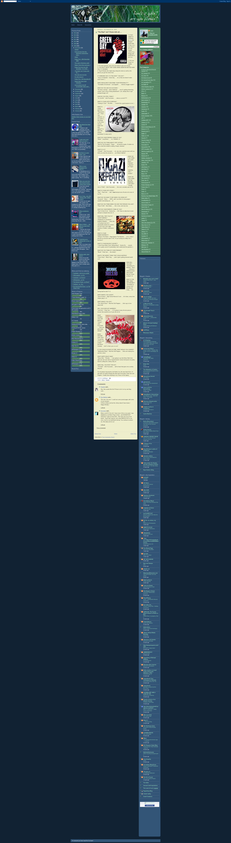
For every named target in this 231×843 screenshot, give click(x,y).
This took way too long (80, 74)
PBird (144, 738)
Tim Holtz (146, 782)
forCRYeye (146, 330)
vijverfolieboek (146, 496)
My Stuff (145, 553)
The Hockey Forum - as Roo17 (81, 282)
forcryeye (103, 411)
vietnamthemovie (148, 316)
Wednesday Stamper (146, 242)
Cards (142, 111)
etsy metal (146, 490)
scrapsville (146, 291)
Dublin (143, 133)
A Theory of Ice (147, 443)
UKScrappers (144, 238)
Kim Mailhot (104, 397)
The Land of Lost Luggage (150, 788)
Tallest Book (144, 227)
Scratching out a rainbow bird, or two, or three (85, 241)
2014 (75, 33)
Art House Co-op (145, 77)
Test (144, 564)
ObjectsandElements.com (150, 573)
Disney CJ (144, 129)
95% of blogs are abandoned (150, 383)
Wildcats (143, 245)
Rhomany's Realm (148, 332)
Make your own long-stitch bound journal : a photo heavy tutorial (85, 183)
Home (73, 24)
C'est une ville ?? (147, 674)
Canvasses (144, 109)
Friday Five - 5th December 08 (83, 79)
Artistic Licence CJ (146, 89)
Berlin (142, 93)
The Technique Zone (149, 726)
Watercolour (144, 240)
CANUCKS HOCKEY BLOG (150, 436)
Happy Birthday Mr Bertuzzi (150, 325)
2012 (75, 37)
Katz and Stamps (148, 563)
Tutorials (143, 236)
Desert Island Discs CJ (147, 127)
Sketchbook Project (146, 204)
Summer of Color (145, 216)
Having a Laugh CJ (146, 151)
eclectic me (146, 569)
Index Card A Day (146, 160)
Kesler (143, 164)
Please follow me (147, 402)
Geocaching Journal (149, 376)
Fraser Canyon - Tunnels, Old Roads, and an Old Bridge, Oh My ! (150, 351)
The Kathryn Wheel (148, 501)
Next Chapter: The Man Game (150, 465)
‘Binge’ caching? (147, 390)
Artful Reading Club (146, 86)
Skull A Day (144, 207)
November (78, 89)
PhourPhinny (147, 598)
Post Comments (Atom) (108, 437)
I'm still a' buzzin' (79, 77)
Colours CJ (144, 122)
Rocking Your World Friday (148, 196)
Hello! (144, 760)
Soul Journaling (147, 734)
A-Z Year (143, 75)
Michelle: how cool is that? (150, 278)
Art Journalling (145, 82)
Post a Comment (101, 428)
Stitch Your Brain (147, 555)
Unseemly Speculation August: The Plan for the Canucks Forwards (150, 424)
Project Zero (144, 187)
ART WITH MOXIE (148, 559)
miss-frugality (147, 759)
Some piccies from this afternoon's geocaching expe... (81, 53)
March (77, 106)
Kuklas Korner (147, 429)
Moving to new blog (148, 641)
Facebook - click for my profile (81, 273)
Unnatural (145, 445)
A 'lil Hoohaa (146, 340)
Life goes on (146, 771)
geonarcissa (146, 382)
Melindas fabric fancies (149, 664)
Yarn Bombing (145, 249)
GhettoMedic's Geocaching (150, 394)
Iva (130, 40)
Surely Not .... (146, 635)
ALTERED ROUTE (148, 732)
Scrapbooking (145, 200)
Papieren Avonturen (148, 495)
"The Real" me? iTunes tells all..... (110, 32)
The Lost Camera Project (149, 778)
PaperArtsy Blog (147, 791)
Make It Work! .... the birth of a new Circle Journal (84, 226)
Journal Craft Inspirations (150, 785)
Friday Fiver (144, 142)
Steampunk (144, 211)
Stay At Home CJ (146, 209)
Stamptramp (146, 533)
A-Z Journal (144, 73)
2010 (75, 41)
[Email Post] (109, 378)
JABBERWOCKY (147, 652)
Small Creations (147, 796)
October (77, 91)
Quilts (142, 191)
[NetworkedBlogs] (150, 803)
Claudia (103, 387)
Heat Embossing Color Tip (149, 681)
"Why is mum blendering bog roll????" (83, 168)
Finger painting (147, 581)
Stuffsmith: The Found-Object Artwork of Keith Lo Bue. (150, 613)
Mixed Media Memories (149, 528)
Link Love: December (148, 549)
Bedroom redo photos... (149, 666)
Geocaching (88, 24)
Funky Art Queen (148, 585)
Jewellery (143, 162)
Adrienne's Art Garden (149, 639)
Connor (143, 124)
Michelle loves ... (148, 285)
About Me (79, 24)
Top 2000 (143, 233)
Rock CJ (143, 193)
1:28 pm (103, 407)
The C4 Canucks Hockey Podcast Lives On (149, 438)
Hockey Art (144, 155)
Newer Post (98, 433)
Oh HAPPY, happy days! (149, 648)
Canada (143, 104)
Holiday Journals (145, 158)
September (78, 93)
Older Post (133, 433)
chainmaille (144, 113)
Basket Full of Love (148, 534)
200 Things (146, 377)
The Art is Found (148, 777)
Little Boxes (144, 167)
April (76, 104)
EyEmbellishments (148, 752)
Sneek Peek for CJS (148, 544)
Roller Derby (144, 198)
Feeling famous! (147, 287)
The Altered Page (148, 548)
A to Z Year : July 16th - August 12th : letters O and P (85, 198)
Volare (76, 57)
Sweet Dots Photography (149, 523)
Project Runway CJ (146, 184)
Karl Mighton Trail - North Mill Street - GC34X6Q (150, 396)
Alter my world (147, 714)
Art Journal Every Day (147, 80)
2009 (75, 43)
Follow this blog (149, 805)
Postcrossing (144, 182)
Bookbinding (144, 102)
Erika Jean (146, 364)
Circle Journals (145, 115)
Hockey (143, 153)
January (77, 111)
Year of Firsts (144, 251)
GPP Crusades (145, 149)
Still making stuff (147, 716)
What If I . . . (146, 720)
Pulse (142, 189)
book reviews (144, 100)
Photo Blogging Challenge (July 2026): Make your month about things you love (150, 343)
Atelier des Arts (147, 509)
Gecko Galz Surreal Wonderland (148, 485)
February (77, 108)
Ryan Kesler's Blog (148, 470)
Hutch (144, 365)
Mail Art (143, 171)
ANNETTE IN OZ (147, 527)
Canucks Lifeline (148, 456)
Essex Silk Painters (148, 623)
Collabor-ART (144, 120)
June (76, 100)
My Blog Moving (147, 660)
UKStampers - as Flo (78, 280)
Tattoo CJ (143, 229)
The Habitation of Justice (150, 369)
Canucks (143, 106)
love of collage (147, 296)
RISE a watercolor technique (150, 628)
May (76, 102)
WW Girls (143, 247)
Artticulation (146, 627)
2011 (75, 39)
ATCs (142, 91)
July (76, 98)
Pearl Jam (144, 180)
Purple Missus (147, 621)
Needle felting (145, 175)
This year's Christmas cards (82, 63)
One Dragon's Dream (149, 591)
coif (142, 118)
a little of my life (147, 303)
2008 (75, 46)
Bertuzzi (143, 95)
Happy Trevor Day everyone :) (82, 65)
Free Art (143, 138)
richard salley (147, 793)
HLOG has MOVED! (148, 452)
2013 (75, 35)
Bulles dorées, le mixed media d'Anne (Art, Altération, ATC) (149, 672)
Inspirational (146, 685)
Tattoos (143, 231)
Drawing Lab (144, 131)
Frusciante (144, 144)
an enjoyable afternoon (149, 773)
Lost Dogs (144, 169)
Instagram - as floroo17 (79, 277)
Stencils (143, 213)
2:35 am (103, 425)
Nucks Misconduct (148, 421)
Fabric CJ (143, 135)
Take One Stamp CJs (147, 222)
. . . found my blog (147, 721)
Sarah (151, 30)
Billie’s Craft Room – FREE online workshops (149, 710)
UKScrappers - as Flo (79, 275)
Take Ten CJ (144, 225)
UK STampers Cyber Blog (150, 745)
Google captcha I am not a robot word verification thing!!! (150, 298)
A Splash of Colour (148, 508)
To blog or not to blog (148, 702)
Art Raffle (143, 84)
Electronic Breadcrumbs (150, 401)
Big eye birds (146, 653)
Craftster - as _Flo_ (78, 284)
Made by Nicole (147, 580)
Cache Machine (147, 413)
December (78, 47)
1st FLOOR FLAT (148, 513)
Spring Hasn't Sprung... (149, 695)
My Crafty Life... (147, 605)
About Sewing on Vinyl (148, 587)
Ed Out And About (148, 348)
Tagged (76, 49)
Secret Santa (144, 202)
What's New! (146, 491)
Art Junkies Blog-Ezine (149, 764)
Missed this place (147, 292)
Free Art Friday (145, 140)
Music (103, 380)
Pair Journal (144, 178)
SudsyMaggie (147, 357)
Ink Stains (146, 483)
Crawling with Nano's (148, 409)
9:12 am (103, 394)
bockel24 (145, 477)
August (77, 95)
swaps (143, 218)
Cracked (145, 478)
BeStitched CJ (145, 97)
